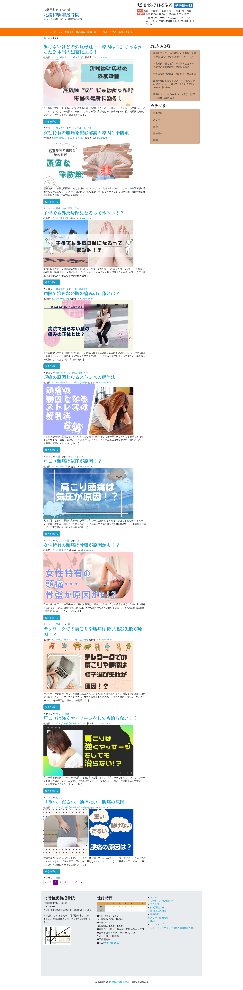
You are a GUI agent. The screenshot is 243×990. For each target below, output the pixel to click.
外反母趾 (69, 32)
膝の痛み (80, 32)
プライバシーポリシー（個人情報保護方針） (172, 927)
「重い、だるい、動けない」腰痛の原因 (83, 802)
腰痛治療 (154, 914)
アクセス (58, 32)
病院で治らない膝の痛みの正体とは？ (81, 293)
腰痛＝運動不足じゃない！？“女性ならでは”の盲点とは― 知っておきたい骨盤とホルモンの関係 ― (174, 84)
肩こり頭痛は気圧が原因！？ (72, 461)
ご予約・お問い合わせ (121, 32)
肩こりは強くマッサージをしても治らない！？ (90, 718)
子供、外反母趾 (80, 288)
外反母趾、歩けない (82, 128)
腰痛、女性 (73, 208)
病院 (74, 372)
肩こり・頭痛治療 (159, 917)
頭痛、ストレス (75, 456)
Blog (152, 921)
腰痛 (89, 32)
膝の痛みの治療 (158, 910)
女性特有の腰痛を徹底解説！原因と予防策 (86, 132)
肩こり (59, 540)
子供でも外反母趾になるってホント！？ (83, 212)
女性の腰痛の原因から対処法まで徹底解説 (174, 73)
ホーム (48, 32)
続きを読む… (52, 121)
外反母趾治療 (157, 907)
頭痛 (58, 456)
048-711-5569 (111, 942)
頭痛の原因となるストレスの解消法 (79, 377)
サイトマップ (157, 924)
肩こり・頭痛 (101, 32)
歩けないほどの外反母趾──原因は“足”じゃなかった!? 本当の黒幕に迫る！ (92, 49)
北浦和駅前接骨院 (61, 14)
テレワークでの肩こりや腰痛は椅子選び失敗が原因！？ (92, 631)
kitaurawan (102, 57)
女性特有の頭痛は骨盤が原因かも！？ (81, 545)
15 (76, 882)
